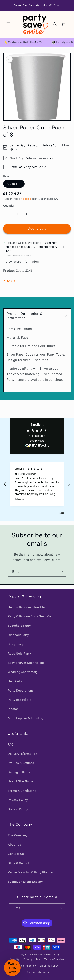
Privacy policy (31, 959)
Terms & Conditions (22, 790)
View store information (22, 261)
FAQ (11, 744)
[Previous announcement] (7, 5)
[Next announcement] (66, 5)
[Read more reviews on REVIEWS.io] (37, 446)
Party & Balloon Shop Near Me (29, 616)
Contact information (39, 972)
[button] (8, 24)
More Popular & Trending (25, 718)
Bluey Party (16, 644)
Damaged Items (19, 772)
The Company (17, 835)
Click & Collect (18, 863)
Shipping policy (49, 965)
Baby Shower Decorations (26, 663)
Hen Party (15, 681)
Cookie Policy (18, 809)
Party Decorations (21, 690)
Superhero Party (19, 625)
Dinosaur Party (18, 635)
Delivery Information (22, 754)
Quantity (8, 205)
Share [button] (11, 281)
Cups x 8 (13, 184)
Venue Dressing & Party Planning (31, 872)
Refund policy (28, 965)
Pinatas (13, 709)
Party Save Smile (35, 954)
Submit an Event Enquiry (25, 881)
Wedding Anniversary (23, 672)
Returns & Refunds (21, 763)
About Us (14, 844)
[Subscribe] (61, 572)
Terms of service (54, 959)
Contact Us (16, 854)
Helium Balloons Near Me (26, 607)
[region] (37, 484)
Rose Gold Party (19, 653)
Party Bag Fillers (19, 699)
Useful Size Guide (20, 781)
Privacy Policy (18, 800)
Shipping (26, 199)
